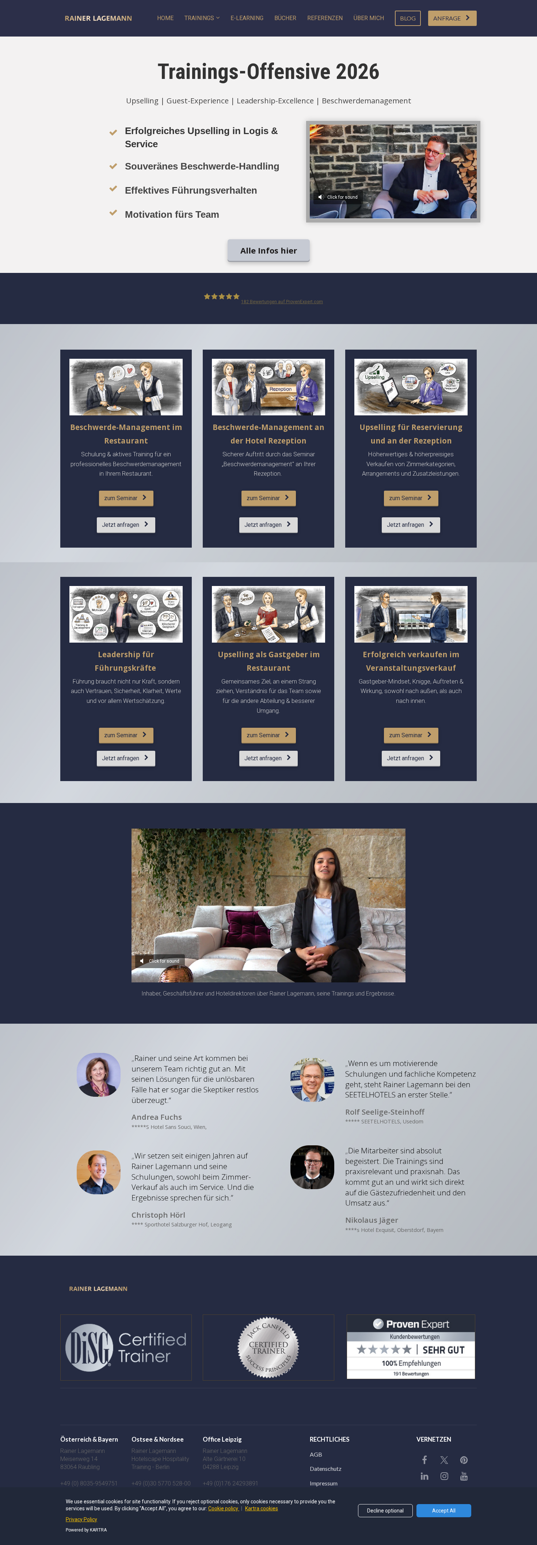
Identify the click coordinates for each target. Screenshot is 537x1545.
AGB (316, 1454)
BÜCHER (285, 18)
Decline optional (385, 1511)
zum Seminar (120, 498)
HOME (165, 18)
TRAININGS (199, 18)
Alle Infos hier (268, 250)
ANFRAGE (447, 18)
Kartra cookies (261, 1508)
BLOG (408, 18)
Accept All (444, 1511)
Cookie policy (223, 1508)
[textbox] (162, 1439)
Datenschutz (326, 1468)
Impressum (324, 1483)
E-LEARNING (247, 18)
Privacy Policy (81, 1519)
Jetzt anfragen (120, 524)
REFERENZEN (325, 18)
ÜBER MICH (369, 18)
